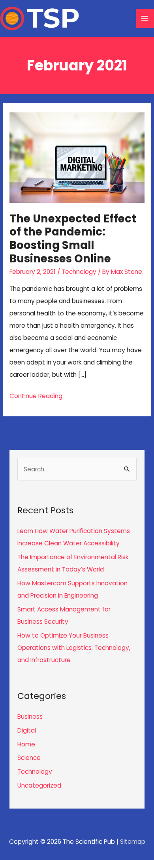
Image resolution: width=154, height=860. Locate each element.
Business (30, 716)
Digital (26, 730)
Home (26, 744)
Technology (79, 272)
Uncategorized (39, 785)
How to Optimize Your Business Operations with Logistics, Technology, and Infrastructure (73, 647)
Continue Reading (35, 396)
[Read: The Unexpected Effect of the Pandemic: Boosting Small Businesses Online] (77, 157)
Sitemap (132, 841)
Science (29, 758)
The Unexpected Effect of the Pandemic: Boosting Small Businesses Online (72, 238)
